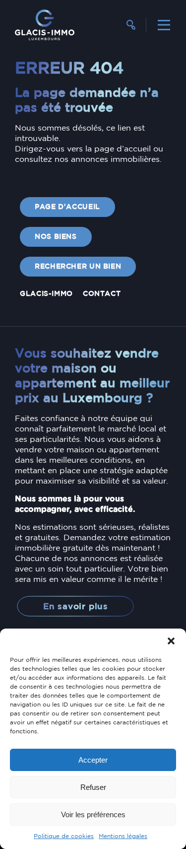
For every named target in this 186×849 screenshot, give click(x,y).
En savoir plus (75, 607)
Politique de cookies (64, 836)
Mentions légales (123, 836)
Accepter (93, 760)
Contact (102, 294)
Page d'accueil (67, 207)
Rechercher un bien (78, 267)
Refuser (93, 787)
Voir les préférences (93, 814)
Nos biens (56, 237)
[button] (171, 641)
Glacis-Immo (46, 294)
